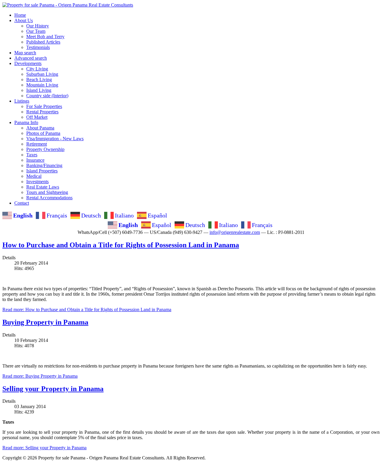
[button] (23, 20)
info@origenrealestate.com (235, 232)
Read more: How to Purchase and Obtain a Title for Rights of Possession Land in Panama (86, 309)
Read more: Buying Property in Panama (40, 376)
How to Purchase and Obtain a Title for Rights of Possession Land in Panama (120, 245)
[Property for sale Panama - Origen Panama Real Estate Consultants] (67, 4)
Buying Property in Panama (45, 322)
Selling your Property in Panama (53, 389)
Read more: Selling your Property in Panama (44, 447)
